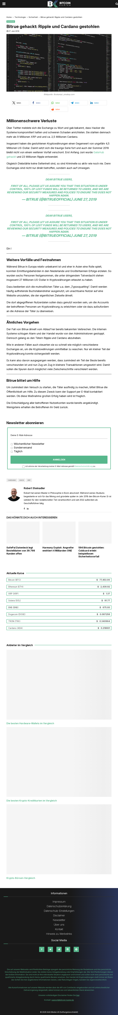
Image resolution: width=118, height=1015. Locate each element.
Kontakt (59, 929)
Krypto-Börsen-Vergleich (20, 878)
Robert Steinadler (34, 488)
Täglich (17, 451)
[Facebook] (41, 949)
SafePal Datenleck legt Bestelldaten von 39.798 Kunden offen (20, 550)
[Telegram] (59, 949)
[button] (20, 102)
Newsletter (59, 920)
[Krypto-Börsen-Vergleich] (59, 839)
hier (77, 995)
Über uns (59, 924)
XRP (29, 480)
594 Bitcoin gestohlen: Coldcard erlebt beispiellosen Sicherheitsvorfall (91, 552)
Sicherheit (10, 21)
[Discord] (67, 949)
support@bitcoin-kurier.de (63, 1000)
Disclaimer (59, 915)
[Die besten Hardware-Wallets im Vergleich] (59, 685)
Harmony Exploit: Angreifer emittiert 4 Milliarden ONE (58, 549)
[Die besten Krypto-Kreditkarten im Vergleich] (59, 762)
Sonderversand (22, 447)
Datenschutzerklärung (83, 466)
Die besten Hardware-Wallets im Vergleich (30, 723)
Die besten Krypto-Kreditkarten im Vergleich (31, 800)
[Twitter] (50, 949)
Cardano (12, 480)
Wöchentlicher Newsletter (28, 443)
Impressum (59, 901)
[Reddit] (76, 949)
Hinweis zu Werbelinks (59, 933)
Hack (21, 480)
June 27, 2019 (84, 199)
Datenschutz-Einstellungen (59, 910)
